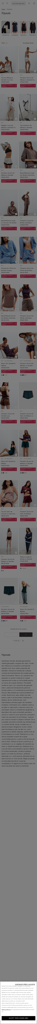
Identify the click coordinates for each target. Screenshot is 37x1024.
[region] (18, 1002)
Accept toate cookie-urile (18, 1018)
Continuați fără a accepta (25, 984)
